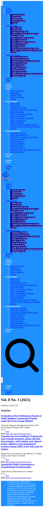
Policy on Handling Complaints (23, 42)
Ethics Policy (17, 28)
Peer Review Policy (19, 68)
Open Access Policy (19, 64)
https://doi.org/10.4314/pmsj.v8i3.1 (18, 478)
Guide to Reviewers (19, 72)
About (8, 13)
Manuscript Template (20, 57)
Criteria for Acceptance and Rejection (26, 61)
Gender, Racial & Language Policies (25, 49)
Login (8, 162)
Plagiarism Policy (18, 70)
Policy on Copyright (19, 45)
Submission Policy (19, 76)
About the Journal (18, 15)
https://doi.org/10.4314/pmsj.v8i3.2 (18, 434)
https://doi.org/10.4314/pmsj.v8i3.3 (18, 462)
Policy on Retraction (19, 40)
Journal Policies (11, 26)
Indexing (9, 78)
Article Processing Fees (20, 59)
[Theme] (2, 380)
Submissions (16, 17)
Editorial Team (17, 19)
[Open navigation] (2, 2)
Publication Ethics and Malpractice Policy (27, 74)
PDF (7, 432)
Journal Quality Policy (20, 32)
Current (8, 9)
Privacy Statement (18, 21)
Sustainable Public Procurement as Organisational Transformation (17, 465)
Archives (9, 11)
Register (9, 160)
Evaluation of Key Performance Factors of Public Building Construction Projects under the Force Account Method (21, 418)
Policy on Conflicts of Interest (23, 38)
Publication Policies (13, 55)
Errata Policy (17, 30)
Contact (15, 23)
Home (8, 80)
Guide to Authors (18, 66)
